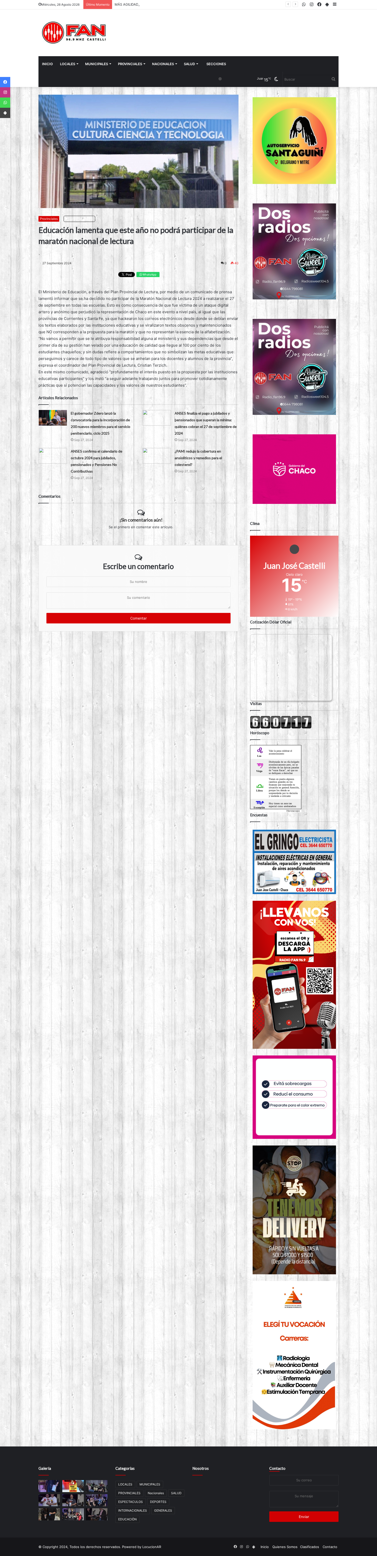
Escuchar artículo (80, 219)
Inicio (47, 64)
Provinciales (49, 219)
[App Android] (5, 113)
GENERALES (163, 1510)
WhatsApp (149, 274)
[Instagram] (5, 92)
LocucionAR (151, 1547)
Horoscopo (293, 810)
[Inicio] (74, 33)
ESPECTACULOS (130, 1502)
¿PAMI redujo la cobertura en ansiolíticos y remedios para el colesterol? (198, 458)
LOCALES (67, 64)
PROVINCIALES (130, 64)
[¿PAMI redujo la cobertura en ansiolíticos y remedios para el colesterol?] (157, 456)
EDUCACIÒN (127, 1519)
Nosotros (200, 1468)
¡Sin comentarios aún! (141, 520)
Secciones (216, 64)
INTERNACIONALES (132, 1510)
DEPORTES (158, 1502)
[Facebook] (5, 82)
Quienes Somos (284, 1547)
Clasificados (309, 1547)
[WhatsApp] (5, 102)
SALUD (189, 64)
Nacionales (163, 64)
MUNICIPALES (96, 64)
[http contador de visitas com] (281, 727)
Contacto (277, 1468)
